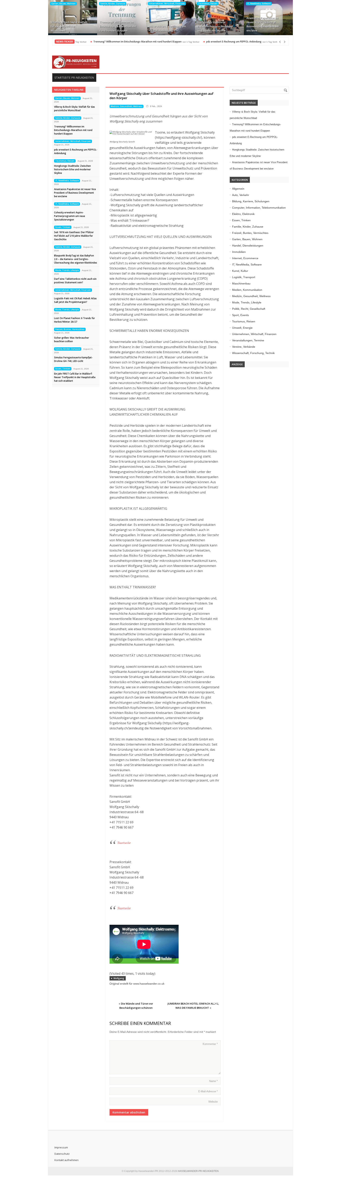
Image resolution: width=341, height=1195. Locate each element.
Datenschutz (62, 1153)
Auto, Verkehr (240, 195)
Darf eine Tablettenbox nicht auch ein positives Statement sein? (75, 280)
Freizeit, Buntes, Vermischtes (69, 329)
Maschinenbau (241, 283)
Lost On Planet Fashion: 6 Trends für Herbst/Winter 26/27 (74, 319)
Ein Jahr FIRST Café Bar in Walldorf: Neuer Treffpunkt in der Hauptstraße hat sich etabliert (75, 377)
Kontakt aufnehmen (66, 1160)
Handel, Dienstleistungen (247, 245)
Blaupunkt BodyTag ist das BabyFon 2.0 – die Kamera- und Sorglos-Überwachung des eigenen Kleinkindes (75, 259)
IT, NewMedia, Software (259, 3)
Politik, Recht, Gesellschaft (248, 308)
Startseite (124, 842)
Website (213, 1101)
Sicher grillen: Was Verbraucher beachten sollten (71, 339)
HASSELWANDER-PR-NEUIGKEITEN (198, 1171)
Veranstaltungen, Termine (248, 340)
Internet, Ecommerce (245, 258)
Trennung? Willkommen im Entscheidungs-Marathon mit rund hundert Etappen (118, 26)
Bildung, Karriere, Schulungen (250, 201)
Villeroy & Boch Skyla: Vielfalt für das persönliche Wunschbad (69, 26)
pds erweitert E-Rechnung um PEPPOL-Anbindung (167, 28)
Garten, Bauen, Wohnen (63, 3)
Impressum (61, 1147)
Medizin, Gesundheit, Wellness (126, 106)
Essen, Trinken (62, 227)
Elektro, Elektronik (243, 214)
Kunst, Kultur (240, 270)
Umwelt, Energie (242, 327)
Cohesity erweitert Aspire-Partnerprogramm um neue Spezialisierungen (69, 216)
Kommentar (210, 1043)
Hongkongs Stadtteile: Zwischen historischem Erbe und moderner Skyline (215, 26)
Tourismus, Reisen (207, 3)
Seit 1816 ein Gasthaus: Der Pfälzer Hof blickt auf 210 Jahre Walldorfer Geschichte (74, 236)
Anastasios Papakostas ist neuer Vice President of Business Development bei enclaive (262, 24)
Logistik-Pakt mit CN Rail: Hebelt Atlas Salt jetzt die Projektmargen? (75, 300)
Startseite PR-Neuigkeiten (74, 77)
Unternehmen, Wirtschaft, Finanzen (167, 3)
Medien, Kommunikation (247, 289)
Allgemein (238, 188)
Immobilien (239, 251)
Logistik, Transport (243, 277)
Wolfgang (118, 978)
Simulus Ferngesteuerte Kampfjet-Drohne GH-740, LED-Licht (73, 359)
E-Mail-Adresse (208, 1091)
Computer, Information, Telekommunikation (259, 207)
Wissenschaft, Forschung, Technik (253, 353)
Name (213, 1081)
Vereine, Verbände (243, 346)
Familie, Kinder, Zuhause (112, 3)
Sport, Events (240, 315)
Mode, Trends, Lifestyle (67, 270)
